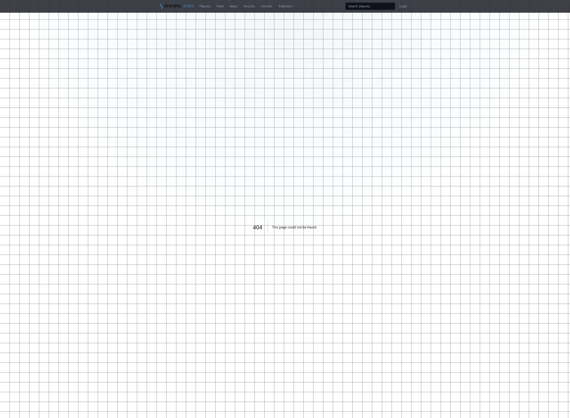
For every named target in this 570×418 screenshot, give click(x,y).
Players (205, 6)
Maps (234, 6)
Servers (266, 6)
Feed (220, 6)
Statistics (286, 6)
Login (403, 6)
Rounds (249, 6)
